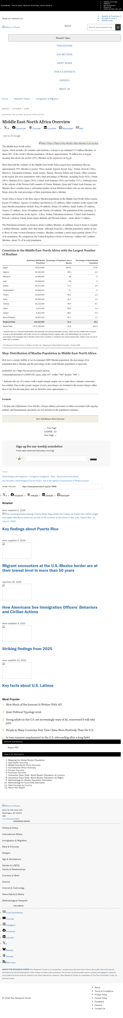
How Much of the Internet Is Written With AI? (34, 704)
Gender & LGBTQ (10, 865)
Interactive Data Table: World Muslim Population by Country (36, 775)
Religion (6, 852)
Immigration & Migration (39, 476)
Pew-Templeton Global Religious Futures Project (22, 480)
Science (6, 881)
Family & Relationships (14, 869)
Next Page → (50, 435)
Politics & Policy (10, 827)
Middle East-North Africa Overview (24, 765)
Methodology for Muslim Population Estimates (30, 780)
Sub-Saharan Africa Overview (22, 767)
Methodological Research (15, 900)
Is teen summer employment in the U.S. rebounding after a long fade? (48, 737)
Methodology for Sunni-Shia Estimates (26, 782)
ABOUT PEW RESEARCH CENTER (16, 969)
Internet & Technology (13, 887)
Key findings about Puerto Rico (30, 528)
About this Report (16, 787)
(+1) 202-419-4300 (10, 819)
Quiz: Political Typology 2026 (23, 712)
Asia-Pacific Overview (18, 762)
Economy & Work (10, 875)
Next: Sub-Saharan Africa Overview (50, 419)
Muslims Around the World (67, 476)
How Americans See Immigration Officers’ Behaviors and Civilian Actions (49, 609)
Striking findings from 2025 (27, 648)
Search (67, 25)
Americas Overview (17, 772)
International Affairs (12, 834)
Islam (53, 476)
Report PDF (13, 747)
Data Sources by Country (20, 785)
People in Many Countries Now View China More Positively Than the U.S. (50, 730)
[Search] (118, 27)
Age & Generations (11, 859)
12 (55, 431)
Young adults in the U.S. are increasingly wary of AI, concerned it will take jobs (50, 721)
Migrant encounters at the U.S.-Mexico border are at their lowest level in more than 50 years (50, 568)
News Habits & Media (13, 894)
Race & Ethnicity (10, 846)
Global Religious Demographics (15, 476)
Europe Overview (16, 770)
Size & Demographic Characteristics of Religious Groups (66, 480)
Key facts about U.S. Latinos (27, 685)
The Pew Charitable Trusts (103, 975)
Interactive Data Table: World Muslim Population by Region (36, 777)
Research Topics (63, 38)
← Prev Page (50, 427)
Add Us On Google (11, 135)
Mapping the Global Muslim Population (23, 114)
